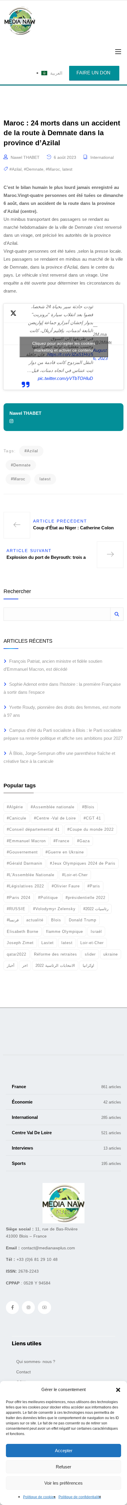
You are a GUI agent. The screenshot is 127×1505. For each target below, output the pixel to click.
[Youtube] (44, 1307)
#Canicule (16, 818)
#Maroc (53, 169)
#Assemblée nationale (52, 807)
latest (67, 169)
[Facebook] (12, 1307)
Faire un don (93, 72)
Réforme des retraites (55, 954)
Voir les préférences (63, 1483)
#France (61, 841)
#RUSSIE (16, 909)
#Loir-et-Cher (75, 875)
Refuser (63, 1466)
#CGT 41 (92, 818)
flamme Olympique (64, 931)
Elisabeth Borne (22, 931)
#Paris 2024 (18, 897)
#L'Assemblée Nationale (30, 875)
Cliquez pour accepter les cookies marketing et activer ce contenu (63, 346)
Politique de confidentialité (79, 1497)
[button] (118, 1390)
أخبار (10, 965)
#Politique (48, 897)
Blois (56, 920)
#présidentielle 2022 (85, 897)
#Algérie (15, 807)
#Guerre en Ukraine (64, 852)
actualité (34, 920)
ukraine (110, 954)
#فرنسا (13, 920)
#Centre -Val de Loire (55, 818)
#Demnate (33, 169)
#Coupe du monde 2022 (90, 829)
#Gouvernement (22, 852)
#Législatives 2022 (25, 886)
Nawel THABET (25, 157)
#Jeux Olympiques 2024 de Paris (82, 863)
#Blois (88, 807)
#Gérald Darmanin (24, 863)
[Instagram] (28, 1307)
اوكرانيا (88, 965)
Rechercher (17, 591)
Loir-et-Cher (92, 943)
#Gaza (83, 841)
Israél (96, 931)
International (102, 157)
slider (90, 954)
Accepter (63, 1450)
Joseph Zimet (20, 943)
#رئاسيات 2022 (95, 909)
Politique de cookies (39, 1497)
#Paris (93, 886)
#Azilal (15, 169)
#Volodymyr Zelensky (54, 909)
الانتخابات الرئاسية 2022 (55, 965)
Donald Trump (82, 920)
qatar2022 (16, 954)
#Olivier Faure (66, 886)
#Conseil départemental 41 (33, 829)
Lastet (47, 943)
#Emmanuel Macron (26, 841)
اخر (25, 965)
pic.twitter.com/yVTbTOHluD (65, 378)
